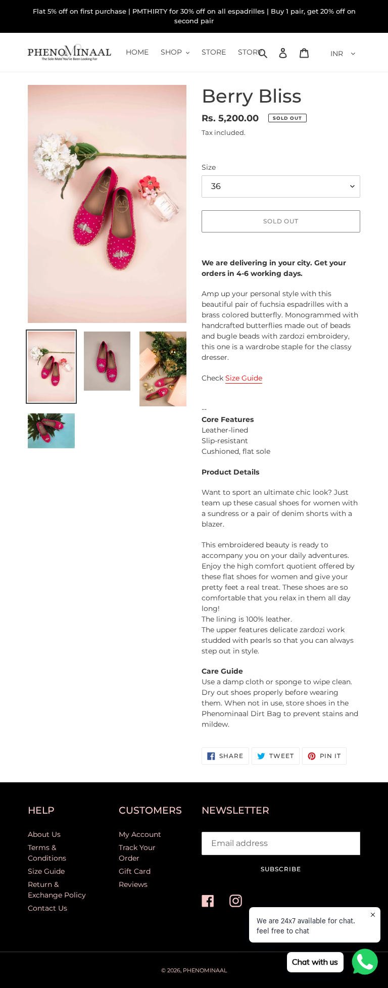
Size (209, 167)
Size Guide (243, 378)
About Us (44, 834)
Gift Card (135, 871)
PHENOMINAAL (205, 970)
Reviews (133, 884)
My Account (140, 834)
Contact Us (47, 908)
